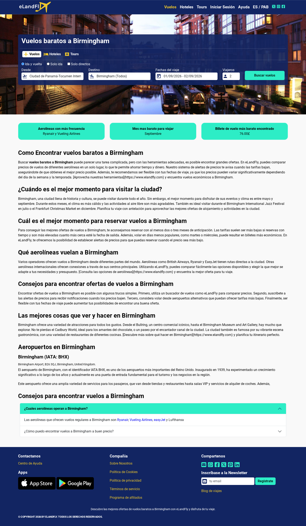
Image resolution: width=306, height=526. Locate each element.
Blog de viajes (211, 491)
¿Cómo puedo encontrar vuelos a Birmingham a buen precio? (69, 431)
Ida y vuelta (33, 64)
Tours (202, 7)
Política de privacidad (125, 480)
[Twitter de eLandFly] (274, 6)
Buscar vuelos (264, 75)
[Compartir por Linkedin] (237, 467)
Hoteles (186, 7)
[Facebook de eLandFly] (283, 6)
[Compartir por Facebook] (217, 467)
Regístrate (265, 481)
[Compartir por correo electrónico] (203, 467)
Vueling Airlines (141, 420)
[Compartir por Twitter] (223, 467)
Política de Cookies (124, 472)
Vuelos (170, 7)
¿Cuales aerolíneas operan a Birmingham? (56, 409)
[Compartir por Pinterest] (230, 467)
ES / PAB (261, 7)
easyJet (159, 420)
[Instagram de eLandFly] (279, 6)
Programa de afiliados (126, 498)
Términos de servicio (125, 489)
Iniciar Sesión (222, 7)
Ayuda (244, 7)
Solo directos (80, 64)
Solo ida (56, 64)
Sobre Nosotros (121, 463)
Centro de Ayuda (30, 463)
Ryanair (122, 420)
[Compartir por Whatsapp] (210, 467)
